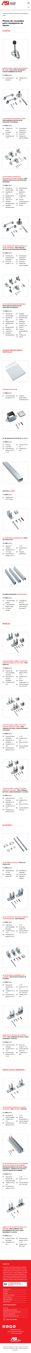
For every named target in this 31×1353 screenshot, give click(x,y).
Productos (5, 13)
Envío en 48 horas (7, 1297)
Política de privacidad (16, 1333)
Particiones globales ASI (9, 1314)
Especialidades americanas (10, 1310)
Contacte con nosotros (8, 1295)
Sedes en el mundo (11, 1319)
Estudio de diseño (7, 1299)
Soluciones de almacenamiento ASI (12, 1312)
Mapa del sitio (6, 1301)
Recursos (5, 1293)
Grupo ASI (5, 1308)
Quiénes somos (7, 1289)
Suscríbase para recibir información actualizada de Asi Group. (15, 1284)
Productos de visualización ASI (10, 1316)
